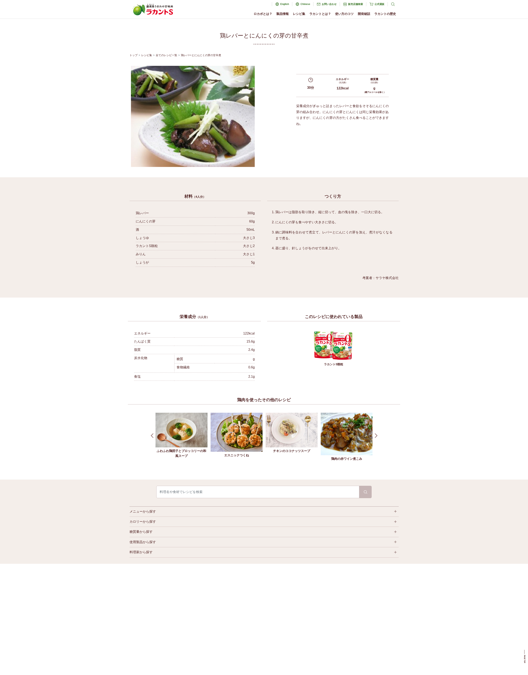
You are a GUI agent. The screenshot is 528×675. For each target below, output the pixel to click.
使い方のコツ (344, 13)
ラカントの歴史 (385, 13)
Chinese (305, 4)
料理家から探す (141, 552)
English (284, 4)
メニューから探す (143, 511)
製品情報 (282, 13)
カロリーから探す (143, 521)
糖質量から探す (141, 531)
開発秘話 (364, 13)
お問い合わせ (329, 4)
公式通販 (379, 4)
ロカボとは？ (263, 13)
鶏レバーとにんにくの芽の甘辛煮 (201, 55)
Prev (153, 435)
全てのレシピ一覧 (166, 55)
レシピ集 (299, 13)
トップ (134, 55)
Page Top (525, 659)
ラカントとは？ (320, 13)
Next (375, 435)
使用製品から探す (143, 542)
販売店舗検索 (355, 4)
